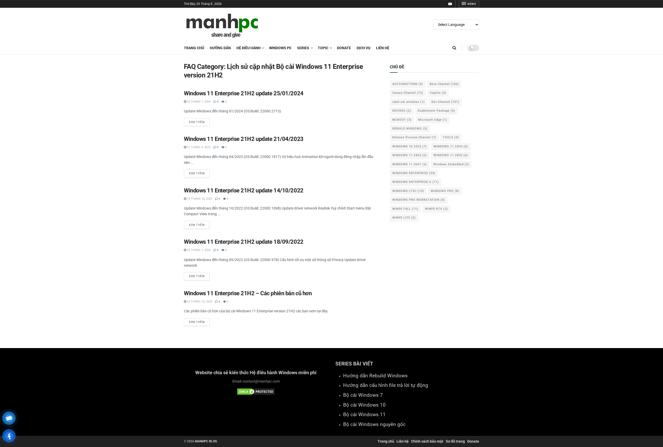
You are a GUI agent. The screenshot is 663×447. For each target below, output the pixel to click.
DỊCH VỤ (363, 48)
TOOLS (451, 137)
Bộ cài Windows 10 (364, 405)
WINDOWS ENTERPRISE (413, 173)
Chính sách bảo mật (427, 441)
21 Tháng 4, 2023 (198, 147)
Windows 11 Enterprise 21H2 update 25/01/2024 (244, 93)
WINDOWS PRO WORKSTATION (418, 199)
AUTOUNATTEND (407, 84)
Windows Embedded (451, 164)
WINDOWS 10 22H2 (409, 146)
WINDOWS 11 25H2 (451, 155)
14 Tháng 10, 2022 (199, 198)
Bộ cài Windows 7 (363, 395)
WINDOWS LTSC (408, 191)
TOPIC (323, 48)
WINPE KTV (436, 209)
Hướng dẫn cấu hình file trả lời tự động (385, 385)
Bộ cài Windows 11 (364, 414)
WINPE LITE (404, 217)
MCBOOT (402, 119)
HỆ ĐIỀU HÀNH (248, 48)
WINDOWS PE (280, 48)
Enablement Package (436, 110)
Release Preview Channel (414, 137)
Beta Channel (444, 84)
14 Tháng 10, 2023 (199, 301)
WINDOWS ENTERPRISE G (415, 182)
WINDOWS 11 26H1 (409, 164)
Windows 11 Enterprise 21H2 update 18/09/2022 (244, 242)
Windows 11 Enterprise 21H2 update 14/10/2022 (244, 190)
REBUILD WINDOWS (409, 128)
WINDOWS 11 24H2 (409, 155)
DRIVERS (401, 110)
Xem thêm (197, 122)
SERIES (303, 48)
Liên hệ (403, 441)
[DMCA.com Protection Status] (255, 391)
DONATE (344, 48)
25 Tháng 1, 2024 (198, 101)
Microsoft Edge (432, 119)
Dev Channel (445, 102)
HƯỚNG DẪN (220, 48)
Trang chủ (194, 48)
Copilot (438, 93)
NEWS (471, 4)
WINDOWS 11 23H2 (451, 146)
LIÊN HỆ (382, 48)
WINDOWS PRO (445, 191)
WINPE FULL (405, 209)
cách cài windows (408, 102)
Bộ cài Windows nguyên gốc (374, 424)
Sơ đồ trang (455, 441)
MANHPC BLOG (206, 441)
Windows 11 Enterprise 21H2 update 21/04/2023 (244, 139)
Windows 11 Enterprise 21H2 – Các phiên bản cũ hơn (248, 293)
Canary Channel (407, 93)
